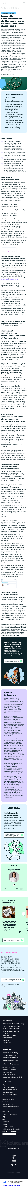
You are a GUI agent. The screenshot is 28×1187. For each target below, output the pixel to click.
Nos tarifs (5, 1040)
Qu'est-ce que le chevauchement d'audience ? (14, 101)
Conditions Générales (9, 1131)
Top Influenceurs (7, 1092)
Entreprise (5, 1045)
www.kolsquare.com (14, 1148)
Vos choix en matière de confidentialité (15, 1182)
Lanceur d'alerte (7, 1127)
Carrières (5, 1122)
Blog (17, 8)
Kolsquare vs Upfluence (10, 1060)
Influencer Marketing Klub (10, 1107)
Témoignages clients (8, 1087)
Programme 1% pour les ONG (12, 1077)
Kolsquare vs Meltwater (10, 1058)
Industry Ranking (7, 1104)
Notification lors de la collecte (11, 1185)
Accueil (3, 8)
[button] (24, 3)
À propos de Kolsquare (9, 1114)
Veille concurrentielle (9, 1035)
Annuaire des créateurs (10, 1095)
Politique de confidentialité (11, 1129)
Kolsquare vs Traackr (9, 1055)
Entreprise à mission (9, 1070)
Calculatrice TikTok (8, 1099)
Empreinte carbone (8, 1075)
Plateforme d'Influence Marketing (13, 1024)
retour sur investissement (9, 280)
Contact (5, 1124)
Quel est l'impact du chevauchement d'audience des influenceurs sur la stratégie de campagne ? (14, 115)
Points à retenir (10, 97)
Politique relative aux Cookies (9, 1133)
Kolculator (5, 1097)
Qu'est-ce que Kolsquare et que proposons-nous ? (14, 128)
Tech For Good (7, 1072)
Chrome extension (8, 1038)
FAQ (3, 1117)
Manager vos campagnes (10, 1029)
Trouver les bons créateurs (11, 1026)
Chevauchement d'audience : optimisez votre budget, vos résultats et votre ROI (14, 122)
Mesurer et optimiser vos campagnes (10, 1032)
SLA (3, 1119)
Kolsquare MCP (7, 1043)
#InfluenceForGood (8, 1067)
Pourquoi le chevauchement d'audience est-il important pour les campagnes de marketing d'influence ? (14, 107)
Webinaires (6, 1102)
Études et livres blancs (9, 1090)
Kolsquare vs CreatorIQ (10, 1053)
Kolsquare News (8, 13)
